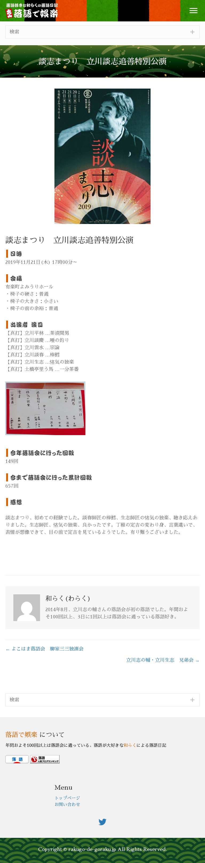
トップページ (67, 798)
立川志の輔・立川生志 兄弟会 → (163, 660)
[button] (194, 10)
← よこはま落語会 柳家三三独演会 (44, 649)
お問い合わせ (67, 805)
